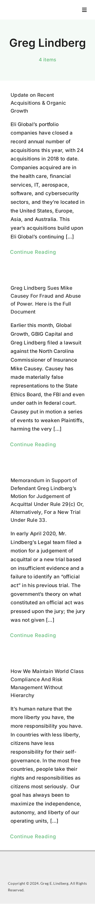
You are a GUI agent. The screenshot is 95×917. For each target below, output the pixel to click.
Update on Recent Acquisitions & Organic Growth (38, 103)
